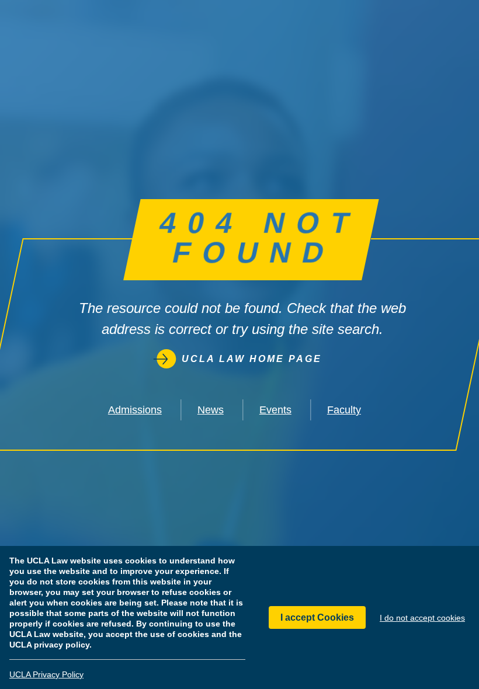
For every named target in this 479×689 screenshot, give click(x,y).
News (210, 410)
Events (275, 410)
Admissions (135, 410)
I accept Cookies (317, 617)
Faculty (344, 410)
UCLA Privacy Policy (46, 674)
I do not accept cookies (422, 617)
